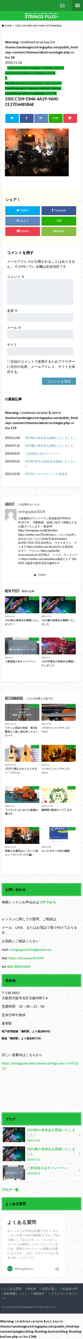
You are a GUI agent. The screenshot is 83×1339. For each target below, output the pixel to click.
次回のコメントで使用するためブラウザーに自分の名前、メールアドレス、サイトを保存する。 (41, 366)
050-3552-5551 (19, 966)
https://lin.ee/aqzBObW (26, 958)
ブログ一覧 (10, 1190)
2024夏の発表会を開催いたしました (49, 445)
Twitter (41, 574)
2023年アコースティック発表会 (46, 474)
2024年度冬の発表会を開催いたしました (50, 463)
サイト (12, 344)
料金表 (31, 1288)
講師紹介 (39, 1293)
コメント (16, 277)
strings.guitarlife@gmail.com (30, 949)
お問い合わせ (62, 5)
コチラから (47, 902)
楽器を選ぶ (49, 1288)
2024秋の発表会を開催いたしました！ (50, 438)
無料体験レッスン (15, 1293)
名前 (12, 310)
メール (14, 327)
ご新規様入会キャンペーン (43, 453)
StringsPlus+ (27, 1306)
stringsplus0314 (31, 511)
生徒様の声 (69, 1288)
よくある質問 (12, 1288)
